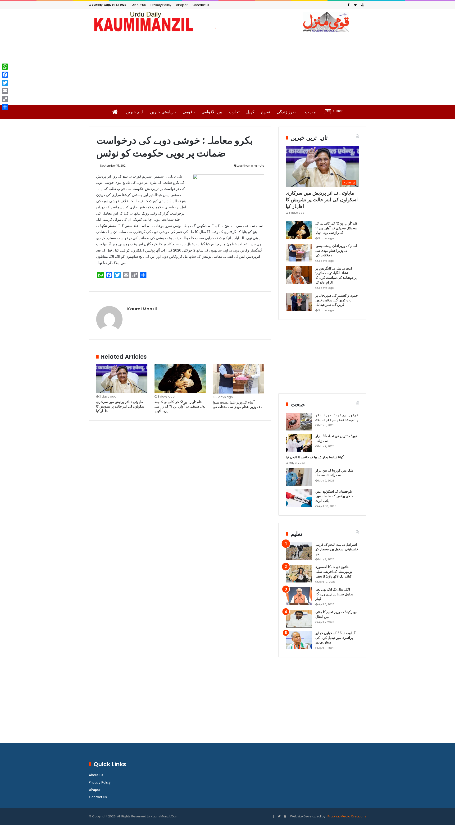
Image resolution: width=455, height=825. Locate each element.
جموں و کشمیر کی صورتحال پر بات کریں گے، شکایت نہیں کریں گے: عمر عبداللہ (336, 300)
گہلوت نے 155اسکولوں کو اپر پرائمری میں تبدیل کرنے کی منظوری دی (335, 638)
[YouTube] (362, 5)
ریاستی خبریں (161, 112)
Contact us (200, 5)
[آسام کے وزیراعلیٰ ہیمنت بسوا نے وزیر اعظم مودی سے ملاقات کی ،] (238, 379)
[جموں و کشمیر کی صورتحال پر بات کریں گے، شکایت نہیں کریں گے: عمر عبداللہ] (299, 302)
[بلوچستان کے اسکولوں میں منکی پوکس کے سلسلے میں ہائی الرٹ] (299, 498)
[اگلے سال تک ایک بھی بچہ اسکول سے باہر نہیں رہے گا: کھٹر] (299, 596)
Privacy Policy (160, 5)
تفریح (265, 112)
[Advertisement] (227, 68)
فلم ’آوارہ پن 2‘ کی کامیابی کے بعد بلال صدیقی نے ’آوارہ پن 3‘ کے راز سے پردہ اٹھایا (180, 406)
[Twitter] (355, 5)
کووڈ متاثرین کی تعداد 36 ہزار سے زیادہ (336, 438)
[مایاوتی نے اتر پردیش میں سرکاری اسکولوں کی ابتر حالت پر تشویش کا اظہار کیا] (121, 378)
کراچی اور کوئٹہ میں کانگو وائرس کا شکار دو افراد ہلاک (337, 417)
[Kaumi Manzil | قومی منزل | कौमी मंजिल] (227, 22)
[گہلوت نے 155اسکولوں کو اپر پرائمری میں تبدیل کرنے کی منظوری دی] (299, 640)
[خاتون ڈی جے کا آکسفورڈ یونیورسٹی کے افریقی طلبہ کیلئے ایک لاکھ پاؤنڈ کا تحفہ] (299, 573)
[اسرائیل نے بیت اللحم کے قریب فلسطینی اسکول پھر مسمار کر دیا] (299, 551)
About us (139, 5)
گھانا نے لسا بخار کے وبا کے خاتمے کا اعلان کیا (315, 457)
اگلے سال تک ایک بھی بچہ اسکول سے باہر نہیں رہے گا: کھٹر (335, 594)
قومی (187, 112)
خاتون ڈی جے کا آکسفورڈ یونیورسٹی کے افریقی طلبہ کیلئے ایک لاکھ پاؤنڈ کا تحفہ (333, 571)
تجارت (234, 112)
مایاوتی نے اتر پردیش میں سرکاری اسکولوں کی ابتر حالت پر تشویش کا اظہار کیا (121, 406)
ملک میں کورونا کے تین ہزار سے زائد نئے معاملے (334, 472)
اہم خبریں (134, 112)
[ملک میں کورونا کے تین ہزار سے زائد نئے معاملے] (299, 477)
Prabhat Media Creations (346, 816)
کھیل (250, 112)
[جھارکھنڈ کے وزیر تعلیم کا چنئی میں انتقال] (299, 619)
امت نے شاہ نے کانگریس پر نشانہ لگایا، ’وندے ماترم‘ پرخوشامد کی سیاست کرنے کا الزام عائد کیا (336, 275)
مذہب (310, 112)
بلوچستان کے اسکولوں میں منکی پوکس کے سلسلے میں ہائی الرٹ (334, 496)
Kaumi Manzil (142, 309)
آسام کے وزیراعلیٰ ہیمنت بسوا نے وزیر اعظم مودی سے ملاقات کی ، (238, 404)
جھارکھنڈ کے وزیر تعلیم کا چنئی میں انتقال (336, 614)
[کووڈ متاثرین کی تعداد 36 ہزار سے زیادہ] (299, 443)
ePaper (182, 5)
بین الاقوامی (211, 112)
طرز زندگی (286, 112)
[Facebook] (348, 5)
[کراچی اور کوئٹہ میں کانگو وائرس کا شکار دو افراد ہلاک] (299, 422)
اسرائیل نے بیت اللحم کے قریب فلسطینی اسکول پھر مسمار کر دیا (336, 549)
